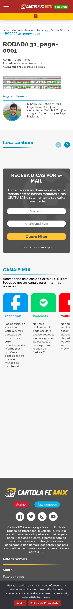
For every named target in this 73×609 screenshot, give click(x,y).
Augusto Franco (21, 59)
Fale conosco (47, 504)
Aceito (20, 603)
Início (6, 30)
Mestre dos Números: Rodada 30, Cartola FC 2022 (40, 30)
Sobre (8, 570)
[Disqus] (36, 428)
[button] (58, 145)
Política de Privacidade (44, 603)
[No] (68, 595)
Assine (21, 504)
